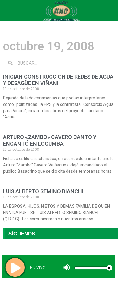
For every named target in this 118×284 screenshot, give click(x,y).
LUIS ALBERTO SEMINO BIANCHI (43, 191)
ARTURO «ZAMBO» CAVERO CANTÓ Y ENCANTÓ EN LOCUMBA (50, 140)
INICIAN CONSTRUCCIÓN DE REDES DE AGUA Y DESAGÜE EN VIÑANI (58, 80)
